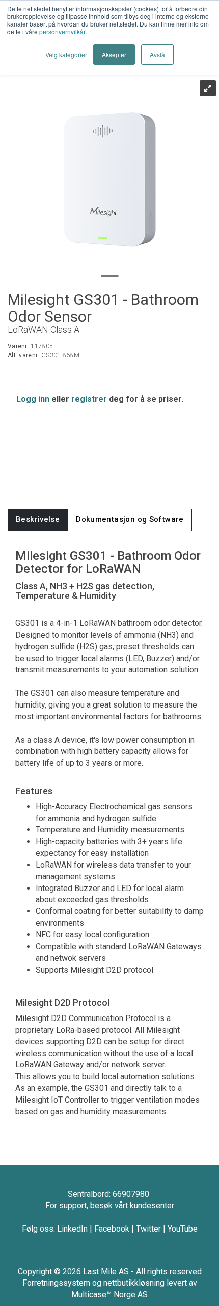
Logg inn (32, 399)
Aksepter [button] (114, 54)
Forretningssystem (56, 1283)
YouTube (183, 1229)
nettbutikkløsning (134, 1283)
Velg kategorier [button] (66, 54)
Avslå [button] (157, 54)
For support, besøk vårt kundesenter (109, 1205)
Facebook (111, 1229)
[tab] (38, 520)
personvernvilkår (62, 31)
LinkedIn (72, 1229)
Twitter (148, 1229)
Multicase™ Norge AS (109, 1294)
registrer (89, 399)
